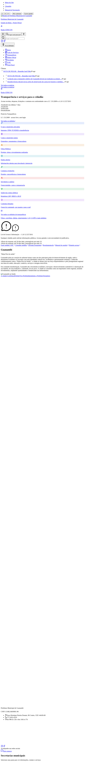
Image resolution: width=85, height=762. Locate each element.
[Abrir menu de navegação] (3, 34)
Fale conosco (7, 751)
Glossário (8, 6)
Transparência (11, 55)
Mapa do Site (9, 2)
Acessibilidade (9, 46)
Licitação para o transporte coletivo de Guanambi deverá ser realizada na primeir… (34, 79)
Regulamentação (48, 245)
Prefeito (16, 276)
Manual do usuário (61, 245)
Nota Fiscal (11, 65)
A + (9, 14)
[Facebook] (4, 41)
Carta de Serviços (13, 52)
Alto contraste (17, 14)
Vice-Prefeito (23, 276)
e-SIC (9, 62)
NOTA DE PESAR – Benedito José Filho (17, 71)
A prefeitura (10, 276)
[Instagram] (2, 41)
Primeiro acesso (74, 245)
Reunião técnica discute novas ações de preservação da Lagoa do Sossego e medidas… (35, 82)
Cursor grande (28, 14)
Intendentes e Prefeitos (35, 276)
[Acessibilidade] (24, 34)
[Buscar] (3, 38)
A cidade (4, 276)
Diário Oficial (11, 57)
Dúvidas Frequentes (34, 245)
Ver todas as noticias (7, 85)
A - (2, 14)
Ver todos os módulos (8, 121)
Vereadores (46, 276)
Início (9, 50)
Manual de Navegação (12, 10)
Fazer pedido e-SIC (7, 245)
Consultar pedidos (21, 245)
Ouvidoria (10, 60)
